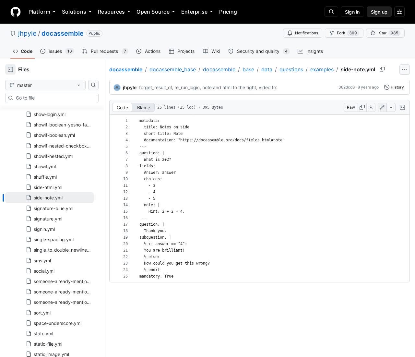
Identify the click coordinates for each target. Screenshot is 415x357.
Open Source (153, 11)
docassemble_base (172, 69)
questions (291, 69)
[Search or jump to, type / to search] (331, 11)
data (266, 69)
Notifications (306, 32)
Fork (347, 32)
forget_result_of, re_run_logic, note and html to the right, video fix (208, 87)
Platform (39, 11)
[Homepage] (15, 11)
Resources (111, 11)
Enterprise (194, 11)
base (248, 69)
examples (322, 69)
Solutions (74, 11)
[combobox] (54, 98)
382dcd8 (346, 87)
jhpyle (27, 33)
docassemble (63, 33)
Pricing (228, 11)
